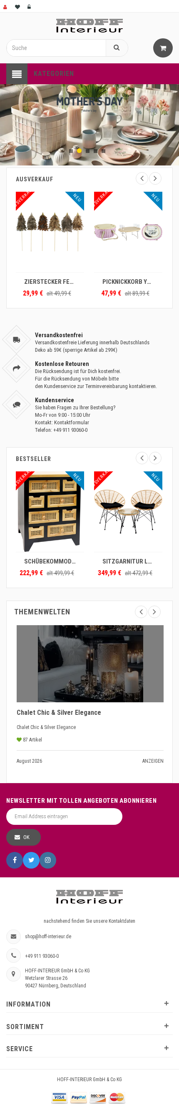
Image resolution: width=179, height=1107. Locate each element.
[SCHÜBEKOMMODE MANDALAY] (50, 511)
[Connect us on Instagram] (48, 860)
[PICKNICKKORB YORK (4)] (128, 232)
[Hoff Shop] (89, 25)
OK (26, 837)
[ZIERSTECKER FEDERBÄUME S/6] (50, 232)
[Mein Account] (6, 6)
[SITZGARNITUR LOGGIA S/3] (128, 511)
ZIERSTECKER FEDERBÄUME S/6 (52, 282)
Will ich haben (89, 119)
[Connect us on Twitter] (31, 860)
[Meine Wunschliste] (18, 6)
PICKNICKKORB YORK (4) (130, 282)
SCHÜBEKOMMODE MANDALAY (52, 561)
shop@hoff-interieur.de (48, 936)
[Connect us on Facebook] (14, 860)
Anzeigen (153, 761)
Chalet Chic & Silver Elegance (59, 712)
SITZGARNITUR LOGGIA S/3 (130, 561)
